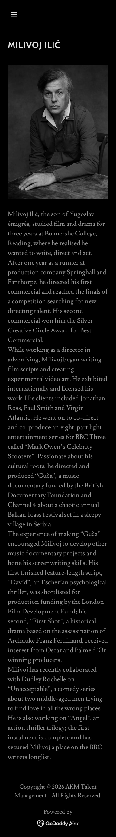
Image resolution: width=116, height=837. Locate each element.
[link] (58, 822)
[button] (15, 14)
